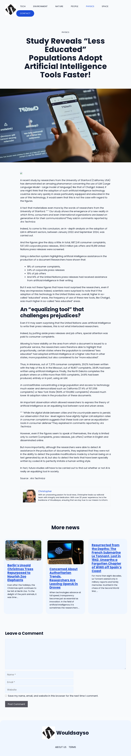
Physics (90, 6)
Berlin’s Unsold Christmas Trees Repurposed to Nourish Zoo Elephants (20, 572)
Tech (22, 6)
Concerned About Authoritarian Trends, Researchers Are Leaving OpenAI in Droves (64, 578)
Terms (72, 747)
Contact (25, 13)
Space (105, 6)
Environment (40, 6)
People (74, 6)
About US (60, 747)
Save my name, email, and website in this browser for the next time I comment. (53, 695)
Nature (59, 6)
